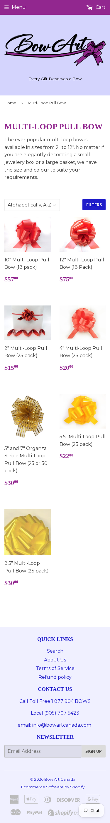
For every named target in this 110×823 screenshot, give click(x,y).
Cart (100, 7)
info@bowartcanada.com (62, 725)
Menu (19, 7)
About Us (55, 660)
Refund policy (55, 677)
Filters (94, 204)
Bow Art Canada (59, 779)
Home (10, 102)
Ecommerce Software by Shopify (52, 787)
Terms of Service (55, 668)
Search (55, 651)
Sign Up (93, 751)
